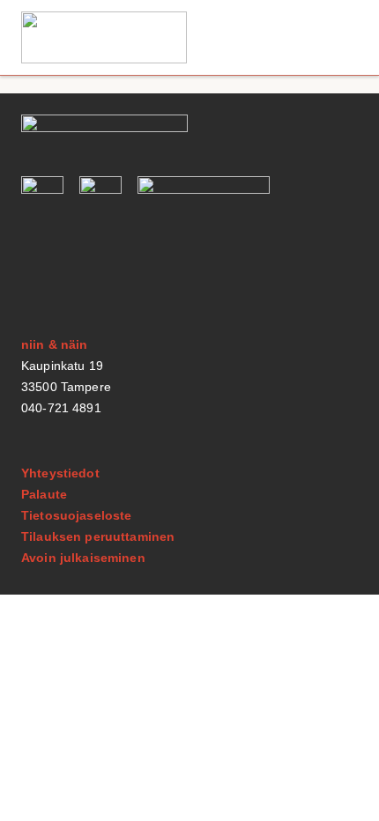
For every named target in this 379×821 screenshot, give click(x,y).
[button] (337, 37)
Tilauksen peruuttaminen (98, 536)
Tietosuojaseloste (76, 515)
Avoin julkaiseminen (83, 558)
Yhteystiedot (60, 473)
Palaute (44, 494)
